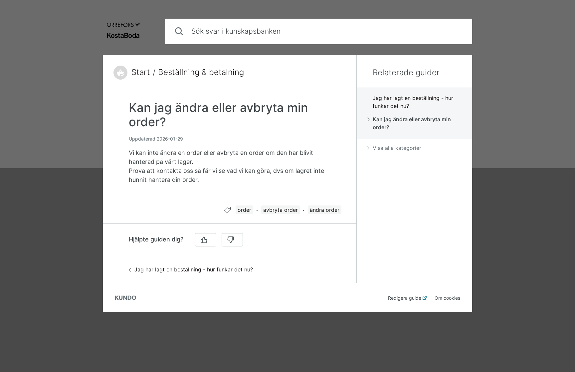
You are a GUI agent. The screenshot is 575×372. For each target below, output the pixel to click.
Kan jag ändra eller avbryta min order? (412, 123)
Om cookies (447, 298)
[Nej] (232, 239)
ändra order (324, 209)
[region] (229, 150)
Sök (456, 31)
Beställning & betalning (201, 72)
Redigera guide (404, 298)
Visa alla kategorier (397, 148)
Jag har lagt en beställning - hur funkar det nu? (193, 269)
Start (140, 72)
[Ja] (205, 239)
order (244, 209)
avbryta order (280, 209)
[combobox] (318, 31)
